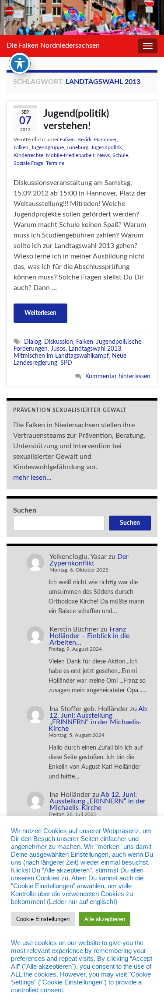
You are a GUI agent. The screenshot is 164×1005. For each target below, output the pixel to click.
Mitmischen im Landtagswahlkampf (61, 355)
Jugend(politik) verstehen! (76, 119)
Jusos (58, 348)
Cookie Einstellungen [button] (43, 919)
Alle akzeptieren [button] (104, 919)
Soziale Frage (28, 163)
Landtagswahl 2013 (95, 348)
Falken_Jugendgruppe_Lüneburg (51, 147)
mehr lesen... (32, 477)
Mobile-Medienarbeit (70, 155)
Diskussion (58, 341)
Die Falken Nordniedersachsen (53, 45)
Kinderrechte (28, 155)
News (103, 155)
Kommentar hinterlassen (117, 376)
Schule (120, 155)
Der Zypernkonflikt (89, 560)
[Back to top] (144, 985)
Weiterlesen (40, 313)
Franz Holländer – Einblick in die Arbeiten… (89, 636)
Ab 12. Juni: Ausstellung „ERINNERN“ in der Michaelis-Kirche (98, 718)
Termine (55, 163)
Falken (84, 341)
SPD (66, 362)
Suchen (24, 510)
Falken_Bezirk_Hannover (88, 139)
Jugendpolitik (106, 147)
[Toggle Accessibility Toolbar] (19, 63)
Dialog (32, 341)
